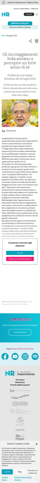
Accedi (29, 14)
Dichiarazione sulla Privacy (23, 478)
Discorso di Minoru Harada (20, 27)
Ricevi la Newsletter (21, 9)
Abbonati (34, 9)
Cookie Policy (5, 478)
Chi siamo (20, 380)
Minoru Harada (20, 23)
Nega (20, 472)
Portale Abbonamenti (20, 385)
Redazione (20, 382)
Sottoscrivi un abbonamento (20, 259)
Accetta (7, 472)
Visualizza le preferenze (33, 471)
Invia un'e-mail (20, 332)
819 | (4, 36)
